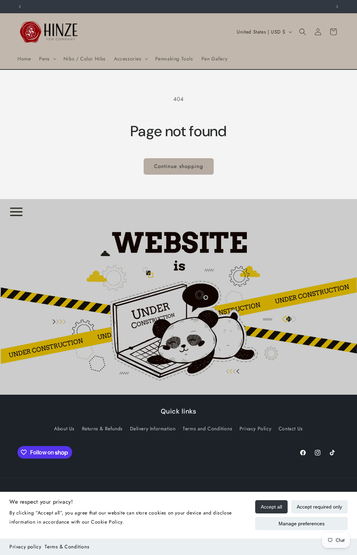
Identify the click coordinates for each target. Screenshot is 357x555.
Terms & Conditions (67, 546)
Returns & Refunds (102, 428)
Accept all (271, 507)
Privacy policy (25, 546)
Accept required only (319, 507)
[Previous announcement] (20, 6)
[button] (47, 58)
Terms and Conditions (207, 428)
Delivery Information (153, 428)
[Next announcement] (337, 6)
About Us (64, 428)
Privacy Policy (255, 428)
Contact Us (291, 428)
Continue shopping (178, 166)
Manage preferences (302, 523)
